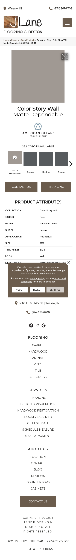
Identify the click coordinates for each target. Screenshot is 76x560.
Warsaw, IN (15, 8)
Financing (56, 187)
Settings (55, 289)
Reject (37, 289)
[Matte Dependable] (15, 157)
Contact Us (21, 187)
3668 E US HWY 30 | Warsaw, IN (39, 303)
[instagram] (37, 325)
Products (30, 40)
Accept (20, 289)
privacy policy (37, 278)
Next (70, 158)
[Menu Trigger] (67, 22)
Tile (23, 40)
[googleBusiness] (43, 325)
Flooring (15, 40)
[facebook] (31, 325)
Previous (5, 158)
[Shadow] (30, 159)
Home (7, 40)
